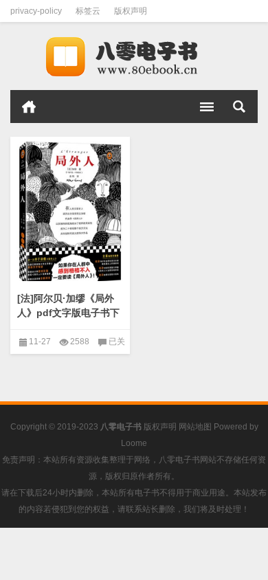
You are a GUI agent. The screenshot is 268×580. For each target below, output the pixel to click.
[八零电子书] (134, 56)
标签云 (88, 11)
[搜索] (239, 106)
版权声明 (130, 11)
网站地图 (195, 427)
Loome (134, 443)
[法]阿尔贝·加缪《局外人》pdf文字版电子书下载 (68, 313)
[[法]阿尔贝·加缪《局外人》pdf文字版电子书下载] (70, 212)
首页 (28, 106)
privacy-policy (36, 11)
